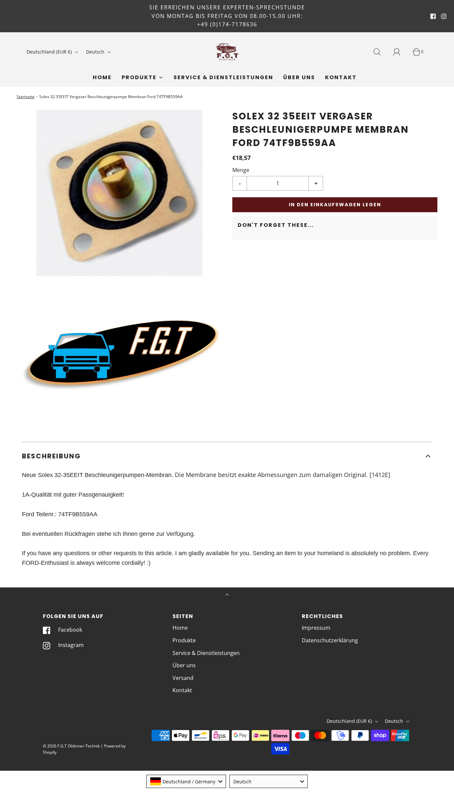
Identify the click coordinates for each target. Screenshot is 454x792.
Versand (182, 678)
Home (102, 77)
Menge (240, 170)
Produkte (184, 640)
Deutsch (96, 52)
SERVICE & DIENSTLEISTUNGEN (223, 77)
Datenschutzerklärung (330, 640)
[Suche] (381, 52)
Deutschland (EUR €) (50, 52)
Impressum (316, 627)
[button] (227, 456)
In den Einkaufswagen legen (335, 204)
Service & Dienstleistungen (206, 653)
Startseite (26, 96)
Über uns (299, 77)
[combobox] (186, 781)
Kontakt (341, 77)
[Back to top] (227, 595)
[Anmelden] (400, 52)
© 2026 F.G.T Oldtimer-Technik (71, 746)
